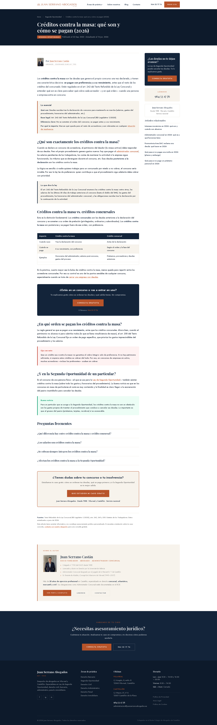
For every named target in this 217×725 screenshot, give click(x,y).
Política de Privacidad (161, 697)
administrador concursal (128, 151)
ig (45, 697)
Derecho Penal (87, 692)
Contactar (100, 593)
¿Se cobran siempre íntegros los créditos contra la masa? (67, 451)
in (51, 697)
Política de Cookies (160, 704)
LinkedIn (81, 593)
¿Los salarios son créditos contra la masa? (59, 442)
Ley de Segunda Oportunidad (106, 379)
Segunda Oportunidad (53, 17)
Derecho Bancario (88, 677)
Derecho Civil (86, 684)
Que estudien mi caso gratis (88, 493)
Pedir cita (172, 4)
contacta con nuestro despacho (56, 527)
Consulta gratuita (88, 303)
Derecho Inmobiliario (89, 695)
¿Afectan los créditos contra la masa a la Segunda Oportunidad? (71, 460)
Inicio (39, 17)
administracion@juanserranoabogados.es (130, 706)
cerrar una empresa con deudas (83, 277)
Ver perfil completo (57, 593)
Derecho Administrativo (90, 688)
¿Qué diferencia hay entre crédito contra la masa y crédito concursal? (74, 433)
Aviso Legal (157, 700)
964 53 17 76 (156, 4)
